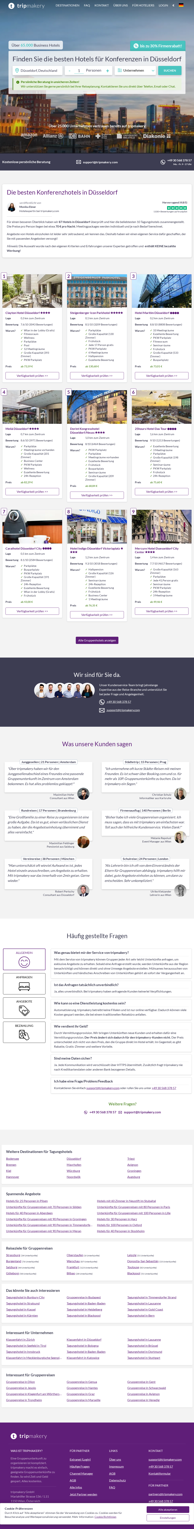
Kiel (8, 1170)
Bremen (11, 1164)
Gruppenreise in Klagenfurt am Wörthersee (34, 1394)
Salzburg (11, 1267)
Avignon (132, 1164)
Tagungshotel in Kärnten (22, 1315)
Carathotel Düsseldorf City (23, 548)
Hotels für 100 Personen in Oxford (119, 1225)
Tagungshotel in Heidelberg (84, 1309)
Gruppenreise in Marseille (83, 1400)
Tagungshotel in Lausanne (144, 1303)
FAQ (87, 5)
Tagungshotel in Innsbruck (23, 1351)
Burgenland (13, 1261)
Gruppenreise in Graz (81, 1394)
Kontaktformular (160, 1473)
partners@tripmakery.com (165, 1494)
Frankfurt (73, 1267)
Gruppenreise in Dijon (20, 1382)
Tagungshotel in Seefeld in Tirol (26, 1345)
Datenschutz (117, 1480)
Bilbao (71, 1273)
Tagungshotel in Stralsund (23, 1303)
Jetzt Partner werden (83, 1494)
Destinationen (67, 5)
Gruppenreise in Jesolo (21, 1388)
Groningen (134, 1170)
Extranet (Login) (80, 1459)
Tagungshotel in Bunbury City (25, 1297)
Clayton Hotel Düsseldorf (22, 312)
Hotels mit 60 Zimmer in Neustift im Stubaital (126, 1201)
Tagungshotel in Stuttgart (143, 1357)
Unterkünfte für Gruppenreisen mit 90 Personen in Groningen (46, 1219)
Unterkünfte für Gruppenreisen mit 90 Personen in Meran (43, 1231)
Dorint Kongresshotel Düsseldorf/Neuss (84, 430)
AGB (73, 1480)
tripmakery (137, 126)
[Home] (26, 6)
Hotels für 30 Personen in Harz (117, 1219)
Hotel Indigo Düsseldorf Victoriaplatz (95, 548)
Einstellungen (168, 1517)
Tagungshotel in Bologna (83, 1345)
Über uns (120, 5)
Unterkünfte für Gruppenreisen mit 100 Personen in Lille (134, 1213)
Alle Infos (76, 1487)
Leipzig (131, 1255)
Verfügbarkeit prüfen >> (32, 375)
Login (163, 5)
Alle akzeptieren (167, 1509)
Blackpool (133, 1273)
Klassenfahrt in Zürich (20, 1339)
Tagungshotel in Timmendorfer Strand (151, 1297)
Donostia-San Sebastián (143, 1261)
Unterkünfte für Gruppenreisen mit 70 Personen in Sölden (43, 1207)
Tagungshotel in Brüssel (142, 1345)
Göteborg (12, 1273)
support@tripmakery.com (100, 162)
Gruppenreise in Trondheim (24, 1400)
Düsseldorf (74, 1158)
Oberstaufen (75, 1255)
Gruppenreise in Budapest (84, 1297)
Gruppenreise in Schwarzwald (146, 1388)
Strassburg (13, 1255)
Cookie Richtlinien (105, 1516)
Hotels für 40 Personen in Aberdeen (29, 1213)
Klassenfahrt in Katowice (83, 1357)
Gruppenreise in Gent (141, 1382)
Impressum (116, 1466)
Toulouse (133, 1267)
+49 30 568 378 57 (179, 160)
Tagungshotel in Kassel (21, 1309)
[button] (119, 6)
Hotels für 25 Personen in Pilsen (27, 1201)
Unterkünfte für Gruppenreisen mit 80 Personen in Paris (133, 1207)
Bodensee (12, 1158)
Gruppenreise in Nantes (82, 1388)
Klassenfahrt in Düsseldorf (84, 1339)
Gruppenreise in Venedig (143, 1400)
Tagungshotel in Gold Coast (145, 1309)
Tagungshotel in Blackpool (84, 1315)
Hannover (12, 1177)
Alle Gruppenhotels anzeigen (97, 640)
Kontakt (102, 5)
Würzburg (73, 1170)
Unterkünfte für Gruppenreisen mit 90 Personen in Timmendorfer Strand (49, 1225)
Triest (131, 1158)
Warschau (73, 1261)
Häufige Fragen (80, 1466)
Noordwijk (74, 1177)
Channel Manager (81, 1473)
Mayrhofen (74, 1164)
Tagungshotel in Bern (141, 1315)
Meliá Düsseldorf (17, 428)
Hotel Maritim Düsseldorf (152, 312)
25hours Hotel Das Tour (151, 428)
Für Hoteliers (143, 5)
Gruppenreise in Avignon (143, 1394)
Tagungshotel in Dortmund (144, 1351)
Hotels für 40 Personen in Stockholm (121, 1231)
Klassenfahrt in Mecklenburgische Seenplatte (34, 1357)
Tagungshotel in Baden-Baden (86, 1303)
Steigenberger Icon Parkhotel (90, 312)
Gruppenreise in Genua (82, 1382)
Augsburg (133, 1177)
